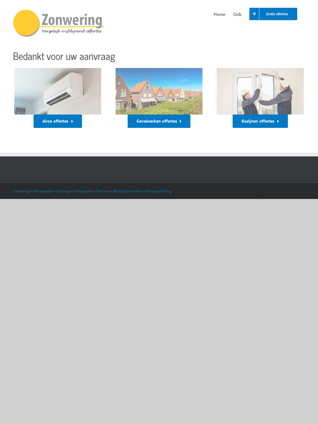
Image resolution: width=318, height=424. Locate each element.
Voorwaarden (43, 191)
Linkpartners (83, 191)
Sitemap (63, 191)
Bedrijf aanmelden (127, 191)
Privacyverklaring (158, 191)
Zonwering (21, 191)
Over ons (103, 191)
